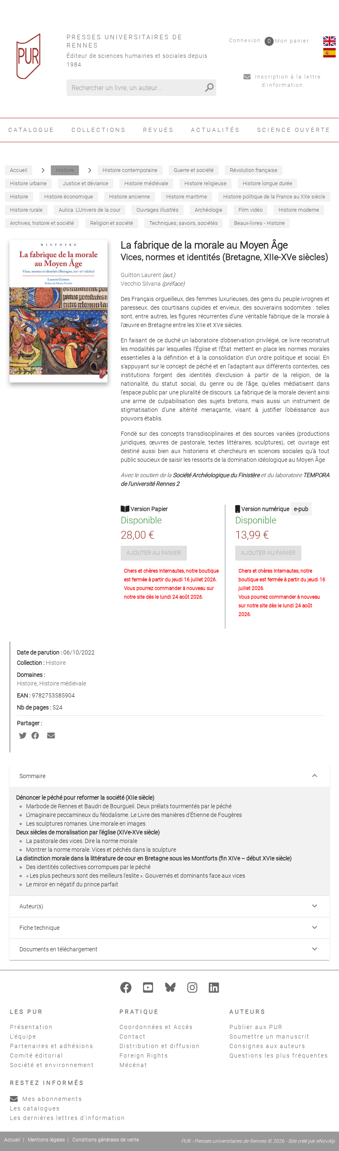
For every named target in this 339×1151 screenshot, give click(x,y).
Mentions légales (46, 1140)
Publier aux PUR (256, 1027)
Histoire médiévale (62, 683)
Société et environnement (52, 1065)
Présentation (31, 1027)
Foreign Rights (143, 1055)
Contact (132, 1036)
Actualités (215, 130)
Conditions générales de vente (105, 1140)
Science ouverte (294, 130)
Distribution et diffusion (159, 1046)
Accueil (12, 1140)
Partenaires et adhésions (51, 1046)
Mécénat (133, 1065)
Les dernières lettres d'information (67, 1118)
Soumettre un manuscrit (269, 1036)
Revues (158, 130)
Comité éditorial (36, 1055)
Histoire (56, 662)
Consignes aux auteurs (267, 1046)
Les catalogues (35, 1108)
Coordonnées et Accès (156, 1027)
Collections (99, 130)
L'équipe (23, 1036)
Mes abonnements (51, 1099)
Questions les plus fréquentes (278, 1055)
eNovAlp (325, 1141)
